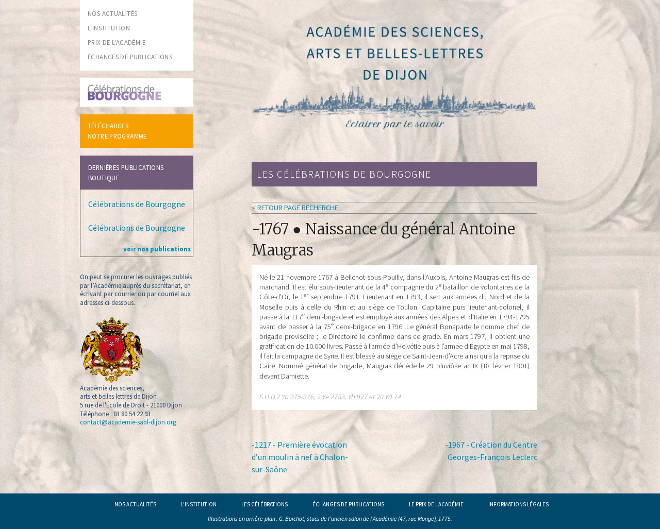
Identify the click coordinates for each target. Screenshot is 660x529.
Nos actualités (135, 504)
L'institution (199, 504)
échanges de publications (130, 57)
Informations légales (518, 504)
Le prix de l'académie (436, 504)
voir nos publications (157, 249)
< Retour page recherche (295, 207)
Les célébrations (264, 504)
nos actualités (112, 13)
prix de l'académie (116, 42)
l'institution (109, 28)
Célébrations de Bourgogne (136, 204)
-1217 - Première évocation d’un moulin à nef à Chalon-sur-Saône (300, 456)
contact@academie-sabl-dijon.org (128, 422)
